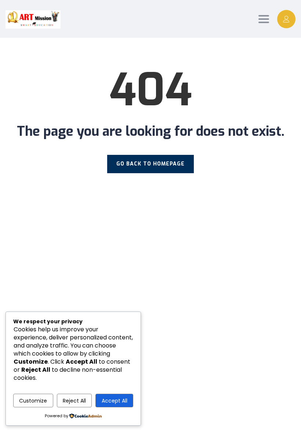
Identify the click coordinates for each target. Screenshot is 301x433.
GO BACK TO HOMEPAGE (150, 163)
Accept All (114, 400)
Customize (33, 400)
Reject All (74, 400)
